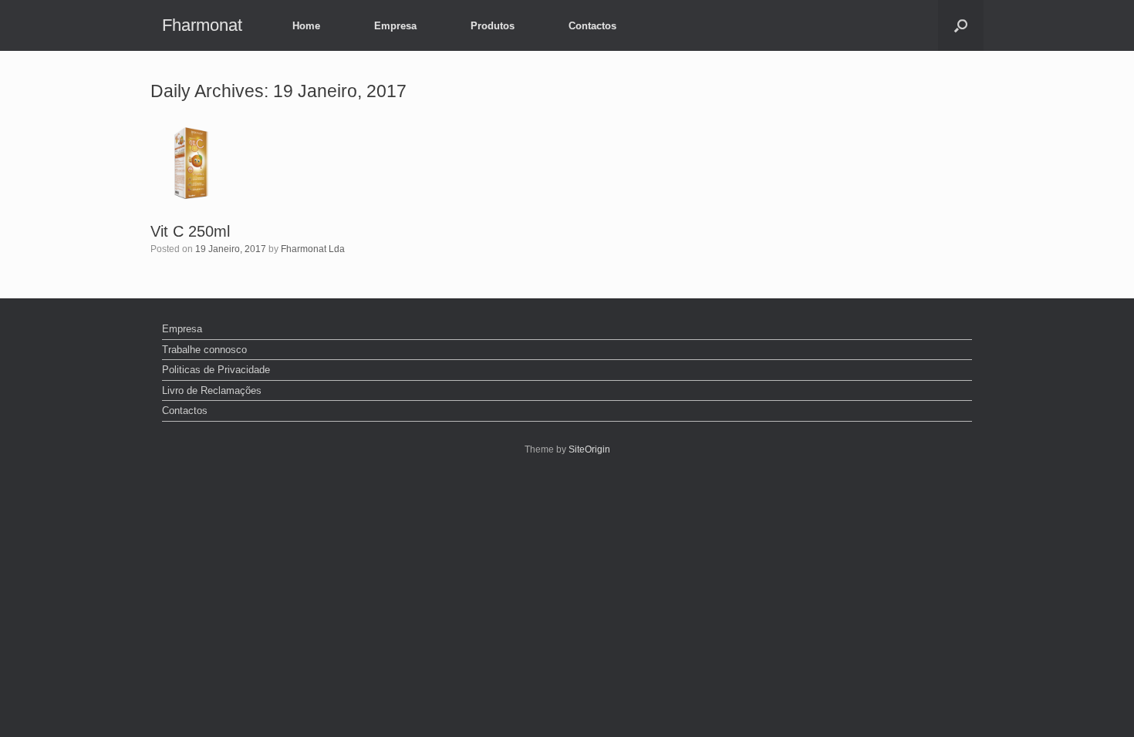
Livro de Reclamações (212, 390)
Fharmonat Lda (313, 249)
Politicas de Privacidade (216, 369)
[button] (961, 25)
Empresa (395, 26)
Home (306, 26)
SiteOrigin (589, 449)
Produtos (493, 26)
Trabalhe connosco (204, 349)
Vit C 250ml (190, 231)
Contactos (592, 26)
